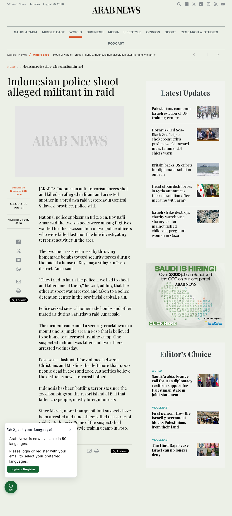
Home (11, 66)
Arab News (19, 4)
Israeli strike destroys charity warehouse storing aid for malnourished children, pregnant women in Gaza (171, 224)
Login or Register (23, 469)
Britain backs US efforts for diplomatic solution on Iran (172, 169)
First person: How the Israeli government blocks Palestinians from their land (171, 420)
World (75, 32)
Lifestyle (132, 32)
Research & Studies (199, 32)
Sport (170, 32)
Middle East (53, 32)
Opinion (153, 32)
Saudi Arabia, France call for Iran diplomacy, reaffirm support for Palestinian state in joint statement (172, 385)
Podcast (116, 43)
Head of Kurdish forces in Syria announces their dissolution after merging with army (104, 54)
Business (95, 32)
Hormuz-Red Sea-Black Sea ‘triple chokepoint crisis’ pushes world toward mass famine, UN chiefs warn (170, 141)
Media (113, 32)
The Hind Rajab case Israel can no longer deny (170, 450)
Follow (20, 300)
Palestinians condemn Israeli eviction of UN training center (171, 113)
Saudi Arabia (25, 32)
